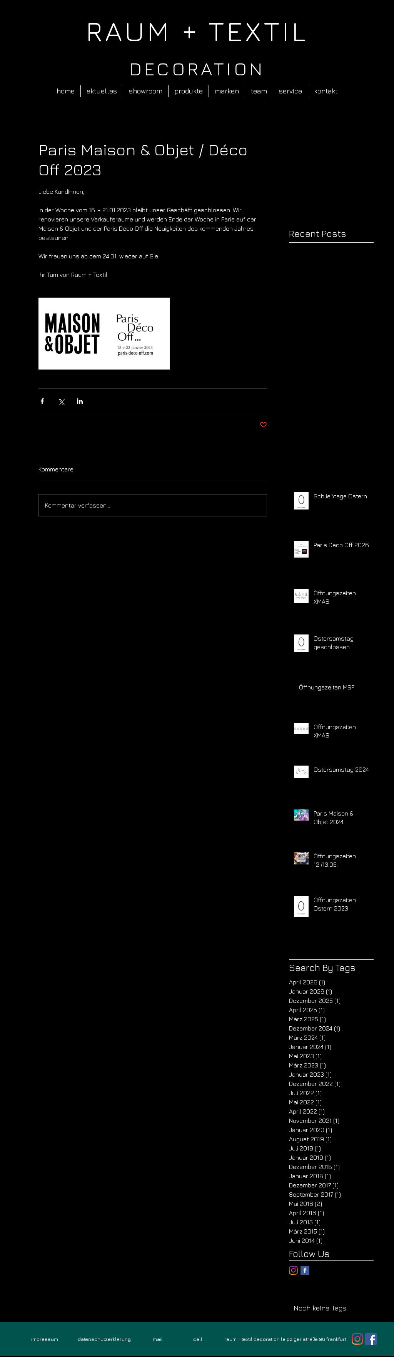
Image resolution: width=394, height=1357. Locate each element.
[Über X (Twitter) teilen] (61, 401)
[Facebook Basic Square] (305, 1270)
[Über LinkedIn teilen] (79, 401)
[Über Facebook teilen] (42, 401)
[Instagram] (293, 1270)
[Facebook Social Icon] (371, 1339)
